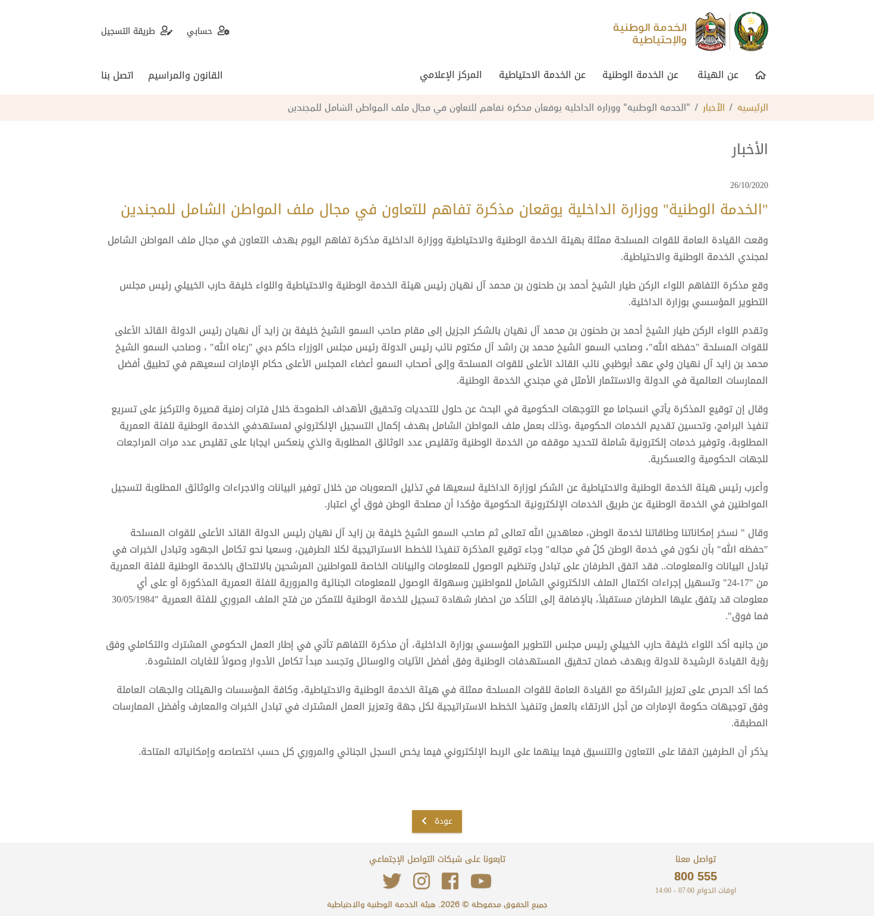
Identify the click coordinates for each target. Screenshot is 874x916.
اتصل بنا (117, 75)
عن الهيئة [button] (717, 74)
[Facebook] (450, 881)
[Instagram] (421, 881)
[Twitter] (391, 881)
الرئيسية (752, 106)
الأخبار (714, 106)
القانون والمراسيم (185, 75)
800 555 (695, 876)
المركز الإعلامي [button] (451, 74)
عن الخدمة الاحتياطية (542, 74)
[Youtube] (481, 881)
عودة (442, 821)
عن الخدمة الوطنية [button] (640, 74)
